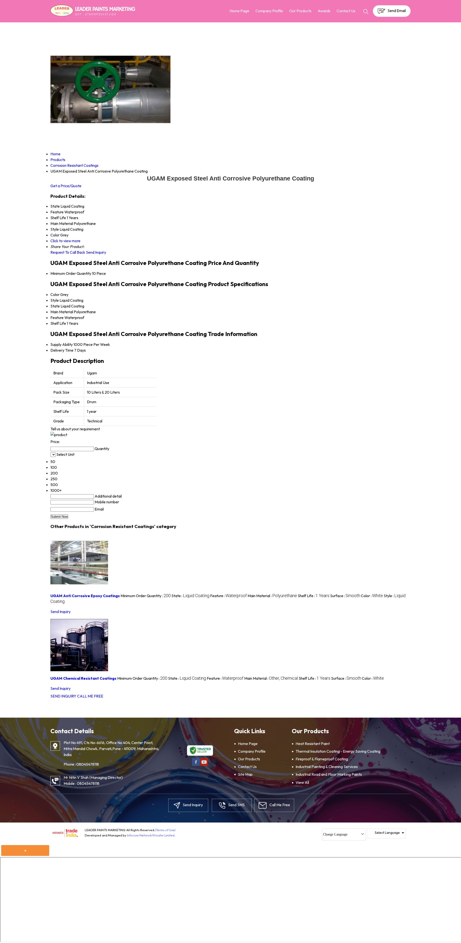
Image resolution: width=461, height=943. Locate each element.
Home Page (239, 10)
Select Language (387, 832)
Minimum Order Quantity (70, 273)
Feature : (228, 595)
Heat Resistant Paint (313, 743)
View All (302, 782)
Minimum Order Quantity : (146, 595)
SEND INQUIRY (63, 696)
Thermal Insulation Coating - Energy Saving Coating (338, 751)
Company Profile (269, 10)
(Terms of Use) (165, 830)
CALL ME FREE (90, 696)
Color (55, 294)
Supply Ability (61, 344)
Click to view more (65, 240)
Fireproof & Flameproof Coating (322, 759)
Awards (324, 10)
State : (190, 595)
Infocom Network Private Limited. (151, 835)
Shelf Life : (313, 595)
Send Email (396, 10)
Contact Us (346, 10)
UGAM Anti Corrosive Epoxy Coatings (85, 595)
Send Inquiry (96, 252)
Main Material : (272, 595)
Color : (372, 595)
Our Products (300, 10)
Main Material (61, 311)
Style (54, 300)
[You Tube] (204, 765)
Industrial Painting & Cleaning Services (327, 766)
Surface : (345, 595)
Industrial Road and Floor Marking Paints (329, 774)
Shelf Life (58, 323)
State (55, 306)
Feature (57, 317)
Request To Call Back (67, 252)
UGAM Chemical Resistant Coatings (83, 678)
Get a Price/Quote (65, 185)
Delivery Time (61, 350)
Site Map (245, 774)
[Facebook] (196, 765)
